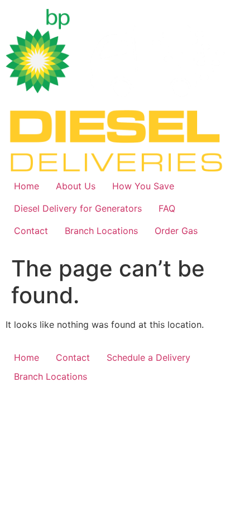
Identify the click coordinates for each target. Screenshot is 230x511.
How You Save (143, 186)
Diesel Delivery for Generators (78, 208)
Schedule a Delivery (148, 357)
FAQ (167, 208)
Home (26, 186)
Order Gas (176, 230)
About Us (75, 186)
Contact (31, 230)
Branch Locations (101, 230)
